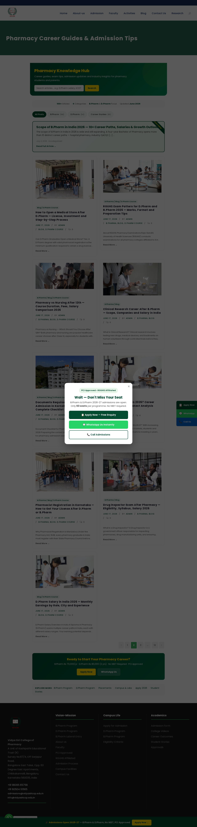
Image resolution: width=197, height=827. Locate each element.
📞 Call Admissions (98, 434)
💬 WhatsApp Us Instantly (98, 424)
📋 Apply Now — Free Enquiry (98, 414)
